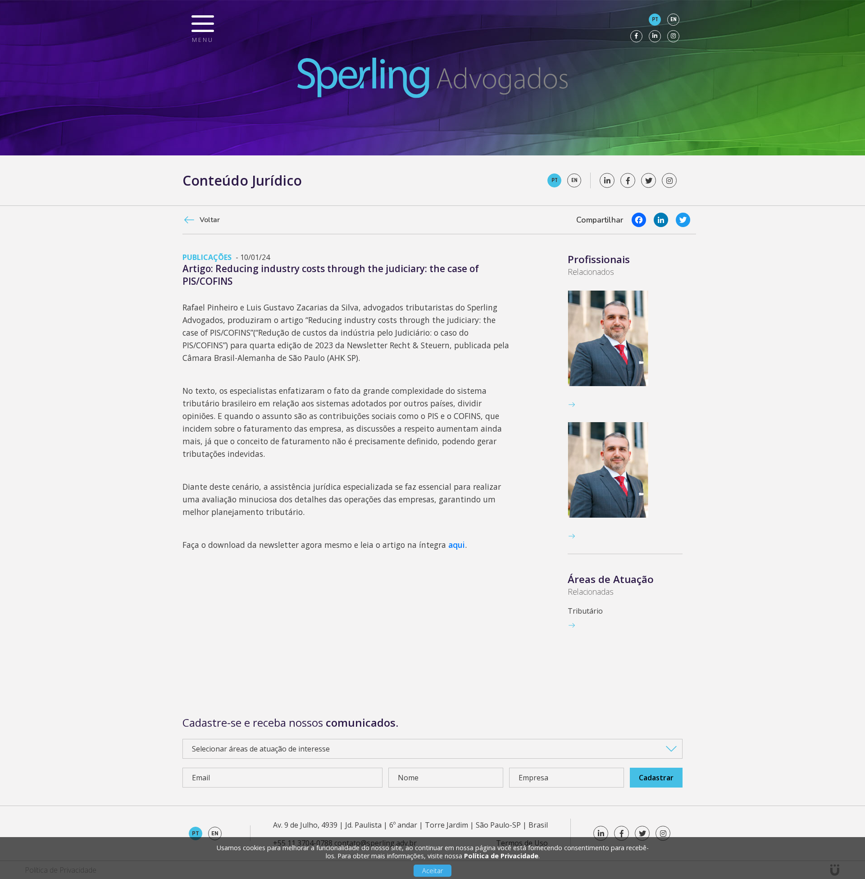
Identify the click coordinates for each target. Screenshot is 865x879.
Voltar (210, 220)
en (673, 19)
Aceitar (432, 870)
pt (655, 19)
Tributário (585, 611)
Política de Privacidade (501, 856)
